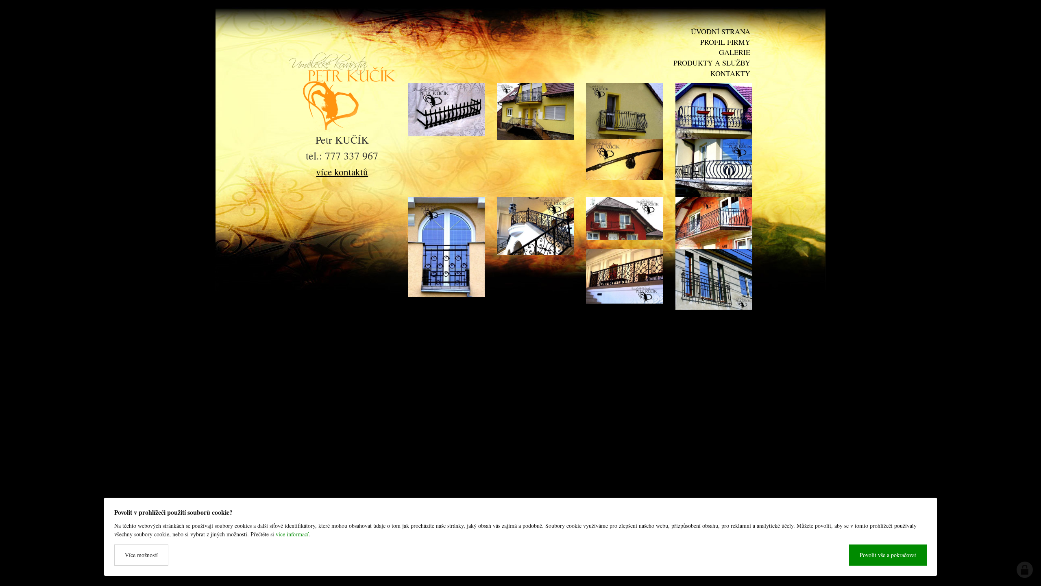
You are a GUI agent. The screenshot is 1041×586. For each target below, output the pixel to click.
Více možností (141, 555)
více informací (292, 534)
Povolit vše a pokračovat (888, 555)
